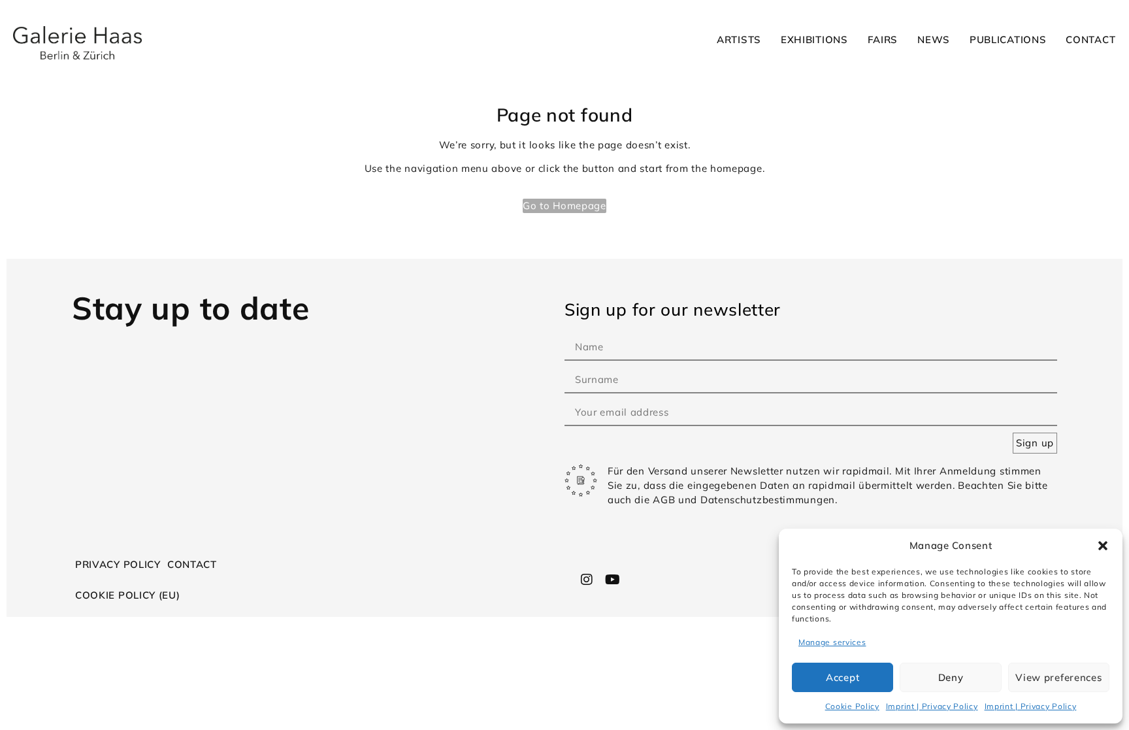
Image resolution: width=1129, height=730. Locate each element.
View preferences (1058, 677)
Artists (739, 39)
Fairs (883, 39)
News (933, 39)
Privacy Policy (118, 564)
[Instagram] (587, 580)
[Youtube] (612, 580)
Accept (842, 677)
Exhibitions (814, 39)
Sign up (1035, 443)
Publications (1008, 39)
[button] (1102, 545)
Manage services (832, 642)
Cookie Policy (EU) (127, 595)
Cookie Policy (852, 706)
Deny (951, 677)
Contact (1090, 39)
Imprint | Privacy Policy (932, 706)
